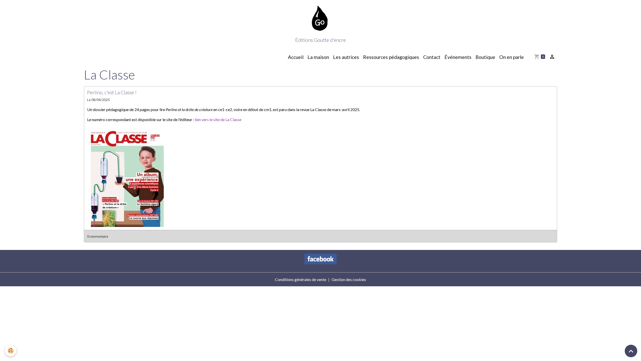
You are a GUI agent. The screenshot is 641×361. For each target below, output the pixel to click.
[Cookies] (10, 350)
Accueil (295, 57)
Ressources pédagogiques (391, 57)
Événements (457, 57)
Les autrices (346, 57)
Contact (431, 57)
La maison (318, 57)
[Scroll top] (631, 351)
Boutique (485, 57)
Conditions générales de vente (300, 279)
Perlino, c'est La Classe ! (112, 92)
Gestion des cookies (349, 279)
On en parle (511, 57)
